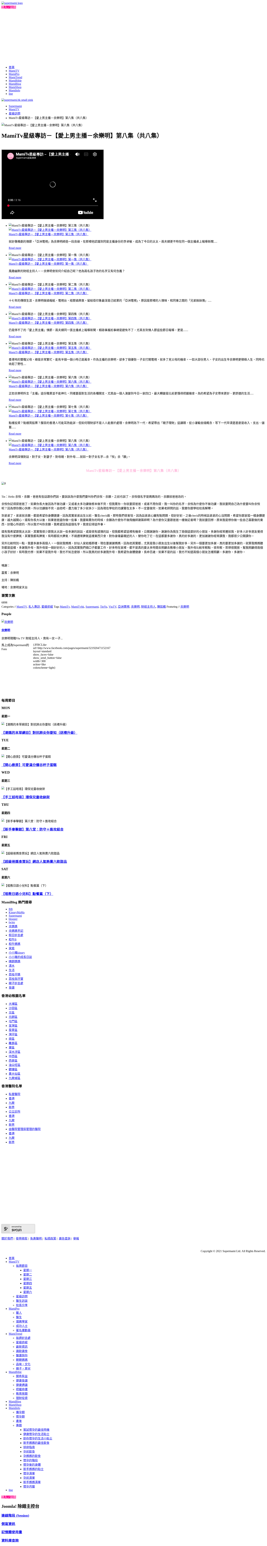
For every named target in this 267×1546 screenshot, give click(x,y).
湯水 (12, 965)
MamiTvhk (77, 606)
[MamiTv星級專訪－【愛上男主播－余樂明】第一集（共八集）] (50, 259)
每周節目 (22, 1265)
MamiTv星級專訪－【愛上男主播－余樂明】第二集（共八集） (48, 293)
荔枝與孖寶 (16, 978)
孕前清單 (29, 1477)
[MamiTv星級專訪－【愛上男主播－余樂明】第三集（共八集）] (50, 229)
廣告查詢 (64, 1238)
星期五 (27, 1287)
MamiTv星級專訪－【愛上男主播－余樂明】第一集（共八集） (48, 263)
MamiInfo (14, 90)
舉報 (76, 1238)
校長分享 (22, 1305)
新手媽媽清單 (32, 1482)
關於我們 (7, 1238)
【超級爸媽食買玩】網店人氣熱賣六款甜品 (34, 862)
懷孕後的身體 (32, 1464)
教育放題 (22, 1393)
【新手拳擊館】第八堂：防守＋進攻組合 (32, 829)
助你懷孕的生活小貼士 (37, 1438)
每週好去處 (23, 1338)
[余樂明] (7, 621)
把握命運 (22, 1389)
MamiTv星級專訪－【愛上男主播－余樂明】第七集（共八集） (48, 415)
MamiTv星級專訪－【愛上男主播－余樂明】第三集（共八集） (48, 234)
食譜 (12, 987)
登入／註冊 (8, 7)
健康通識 (22, 1384)
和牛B (13, 939)
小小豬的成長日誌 (20, 957)
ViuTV (112, 606)
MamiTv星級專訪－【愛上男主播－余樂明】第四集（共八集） (48, 322)
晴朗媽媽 (14, 961)
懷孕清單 (29, 1473)
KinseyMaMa (17, 912)
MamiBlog (15, 83)
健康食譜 (22, 1380)
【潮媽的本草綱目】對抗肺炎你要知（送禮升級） (39, 733)
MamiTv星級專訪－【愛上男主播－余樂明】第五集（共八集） (48, 352)
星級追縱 (47, 606)
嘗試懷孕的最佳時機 (36, 1429)
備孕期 (20, 1412)
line (11, 93)
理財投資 (22, 1398)
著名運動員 (23, 1330)
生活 (12, 970)
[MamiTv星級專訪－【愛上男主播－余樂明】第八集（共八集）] (50, 445)
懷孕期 (20, 1416)
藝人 (19, 1312)
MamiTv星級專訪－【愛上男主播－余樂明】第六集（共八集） (48, 386)
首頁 (12, 67)
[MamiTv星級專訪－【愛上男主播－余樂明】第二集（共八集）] (50, 288)
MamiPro (14, 74)
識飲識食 (22, 1351)
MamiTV (14, 70)
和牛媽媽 (14, 943)
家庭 (12, 948)
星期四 (27, 1283)
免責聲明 (36, 1238)
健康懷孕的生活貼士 (36, 1434)
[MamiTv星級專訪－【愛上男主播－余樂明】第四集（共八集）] (50, 318)
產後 (19, 1421)
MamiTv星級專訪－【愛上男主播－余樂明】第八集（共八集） (48, 449)
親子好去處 (16, 983)
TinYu (103, 606)
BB (11, 909)
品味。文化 (23, 1364)
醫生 (19, 1317)
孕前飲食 (29, 1451)
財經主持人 (148, 606)
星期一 (27, 1270)
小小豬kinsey (17, 952)
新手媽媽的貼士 (33, 1469)
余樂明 (135, 606)
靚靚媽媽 (22, 1359)
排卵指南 (29, 1447)
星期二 (27, 1274)
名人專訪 (34, 606)
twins (12, 922)
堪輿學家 (22, 1321)
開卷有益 (22, 1376)
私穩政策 (50, 1238)
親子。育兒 (23, 1368)
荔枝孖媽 (14, 974)
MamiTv (65, 606)
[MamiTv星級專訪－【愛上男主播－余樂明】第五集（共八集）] (50, 347)
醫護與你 (22, 1355)
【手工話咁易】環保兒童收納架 (25, 797)
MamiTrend (15, 77)
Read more (15, 247)
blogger (13, 918)
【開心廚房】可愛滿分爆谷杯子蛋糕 (29, 765)
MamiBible (15, 80)
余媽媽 (13, 926)
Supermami (15, 106)
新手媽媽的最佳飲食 (36, 1442)
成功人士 (22, 1325)
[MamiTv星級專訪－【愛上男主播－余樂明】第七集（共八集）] (50, 411)
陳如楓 (161, 606)
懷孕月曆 (29, 1486)
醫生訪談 (22, 1300)
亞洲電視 (124, 606)
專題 (19, 1425)
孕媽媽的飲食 (32, 1456)
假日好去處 (16, 935)
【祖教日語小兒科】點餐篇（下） (27, 894)
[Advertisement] (133, 36)
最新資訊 (22, 1346)
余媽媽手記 (16, 930)
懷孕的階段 (30, 1460)
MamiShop (15, 87)
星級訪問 (14, 113)
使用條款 (21, 1238)
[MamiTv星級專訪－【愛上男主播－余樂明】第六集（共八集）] (50, 381)
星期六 (27, 1292)
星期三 (27, 1279)
